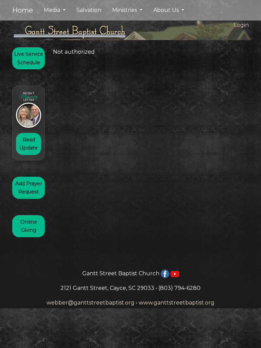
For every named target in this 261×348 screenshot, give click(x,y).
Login (241, 25)
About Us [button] (166, 10)
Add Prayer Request (28, 187)
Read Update (28, 144)
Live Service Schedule (28, 58)
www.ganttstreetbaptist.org (176, 302)
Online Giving (28, 226)
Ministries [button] (125, 10)
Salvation (88, 10)
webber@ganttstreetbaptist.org (91, 302)
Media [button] (53, 10)
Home (22, 10)
